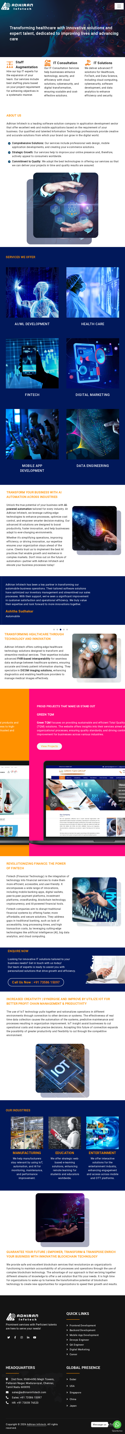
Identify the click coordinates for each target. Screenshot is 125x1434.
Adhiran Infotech (36, 1424)
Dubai (73, 1379)
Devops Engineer (79, 1339)
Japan (73, 1405)
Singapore (75, 1392)
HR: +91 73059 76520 (25, 1402)
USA (72, 1386)
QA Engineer (77, 1344)
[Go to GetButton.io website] (117, 1431)
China (73, 1399)
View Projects (20, 746)
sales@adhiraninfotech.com (29, 1392)
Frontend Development (83, 1325)
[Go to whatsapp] (117, 1424)
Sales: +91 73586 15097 (27, 1397)
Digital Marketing (80, 1349)
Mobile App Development (84, 1335)
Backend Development (83, 1330)
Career (73, 1354)
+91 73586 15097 (47, 982)
